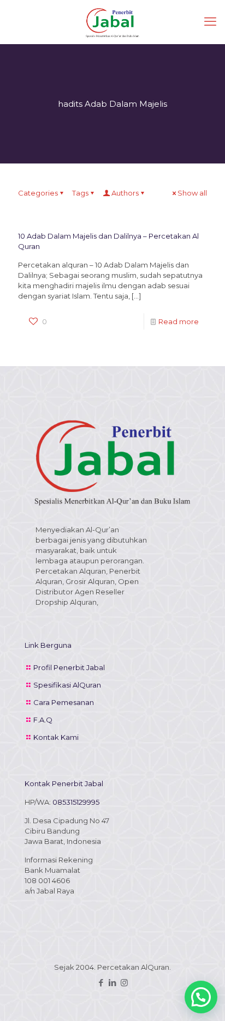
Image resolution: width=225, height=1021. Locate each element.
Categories (38, 193)
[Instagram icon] (124, 982)
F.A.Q (42, 719)
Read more (178, 321)
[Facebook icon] (101, 982)
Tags (80, 193)
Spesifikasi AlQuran (67, 684)
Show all (192, 193)
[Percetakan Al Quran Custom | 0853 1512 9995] (112, 21)
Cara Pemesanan (63, 702)
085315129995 (75, 802)
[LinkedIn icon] (113, 982)
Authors (125, 193)
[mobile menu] (210, 22)
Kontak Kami (56, 737)
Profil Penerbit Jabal (69, 667)
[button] (201, 997)
